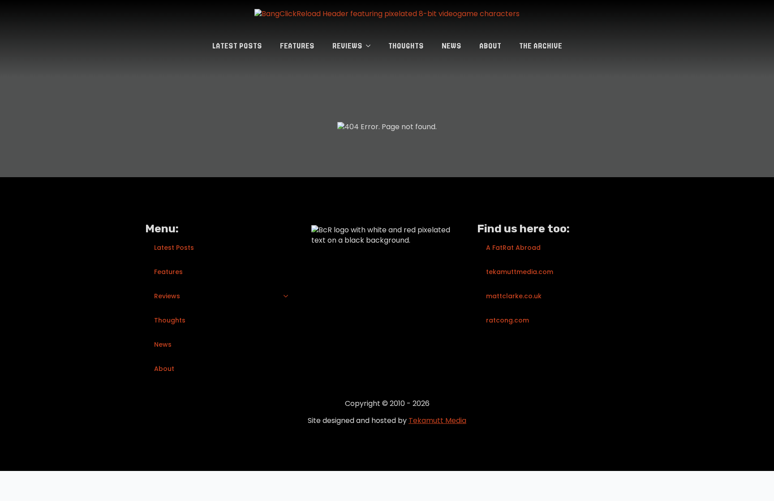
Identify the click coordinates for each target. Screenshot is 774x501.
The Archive (540, 45)
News (451, 45)
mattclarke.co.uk (514, 296)
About (490, 45)
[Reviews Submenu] (370, 45)
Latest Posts (237, 45)
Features (297, 45)
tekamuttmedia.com (519, 271)
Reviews (347, 45)
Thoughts (406, 45)
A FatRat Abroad (513, 247)
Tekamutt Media (437, 420)
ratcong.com (507, 320)
